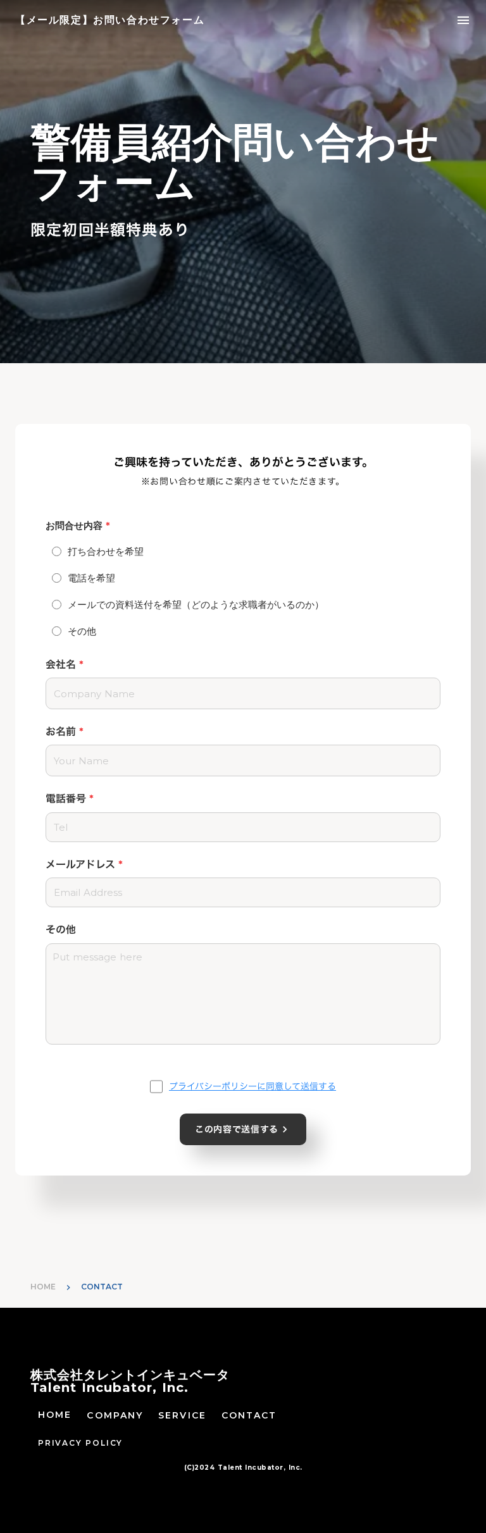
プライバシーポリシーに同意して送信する (252, 1086)
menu (463, 20)
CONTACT (249, 1415)
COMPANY (115, 1415)
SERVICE (182, 1415)
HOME (43, 1286)
